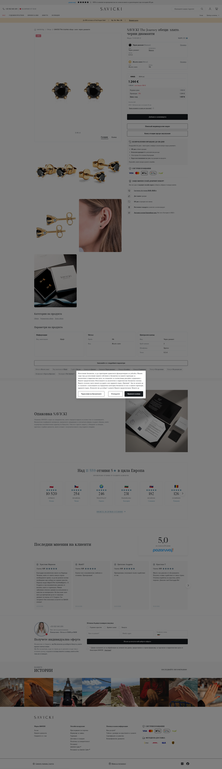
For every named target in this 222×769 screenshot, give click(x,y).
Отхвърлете (115, 394)
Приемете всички (133, 394)
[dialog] (111, 384)
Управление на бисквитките (91, 394)
